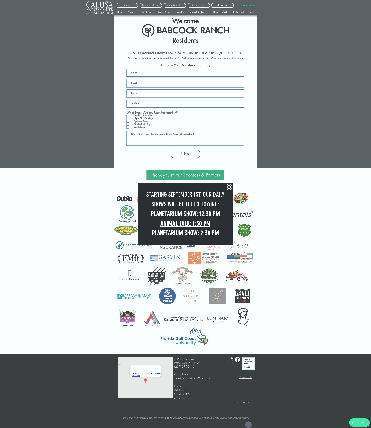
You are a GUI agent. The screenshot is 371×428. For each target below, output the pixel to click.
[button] (229, 187)
